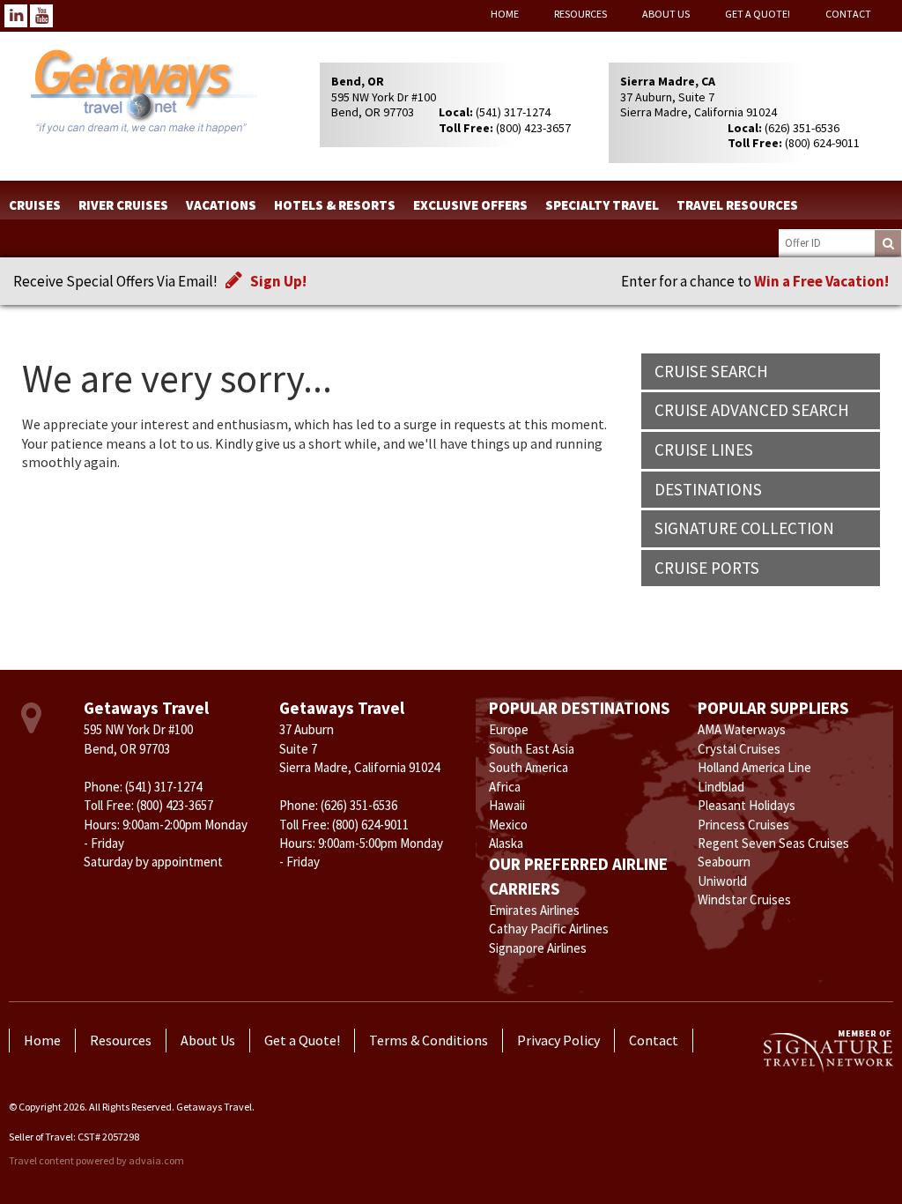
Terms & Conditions (428, 1040)
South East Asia (531, 748)
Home (505, 13)
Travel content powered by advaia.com (96, 1160)
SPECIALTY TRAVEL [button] (602, 205)
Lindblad (721, 786)
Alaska (506, 843)
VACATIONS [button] (221, 205)
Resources (580, 13)
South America (528, 767)
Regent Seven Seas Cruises (773, 843)
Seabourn (724, 861)
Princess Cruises (743, 824)
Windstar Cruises (744, 899)
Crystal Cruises (739, 748)
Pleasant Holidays (746, 805)
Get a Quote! (757, 13)
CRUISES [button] (35, 205)
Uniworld (722, 881)
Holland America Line (754, 767)
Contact (848, 13)
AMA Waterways (742, 729)
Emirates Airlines (534, 910)
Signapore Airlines (538, 948)
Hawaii (507, 805)
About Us (666, 13)
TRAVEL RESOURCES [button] (737, 205)
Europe (509, 729)
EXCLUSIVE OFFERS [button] (470, 205)
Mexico (508, 824)
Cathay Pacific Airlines (549, 928)
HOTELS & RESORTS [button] (335, 205)
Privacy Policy (558, 1040)
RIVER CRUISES (123, 205)
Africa (505, 786)
